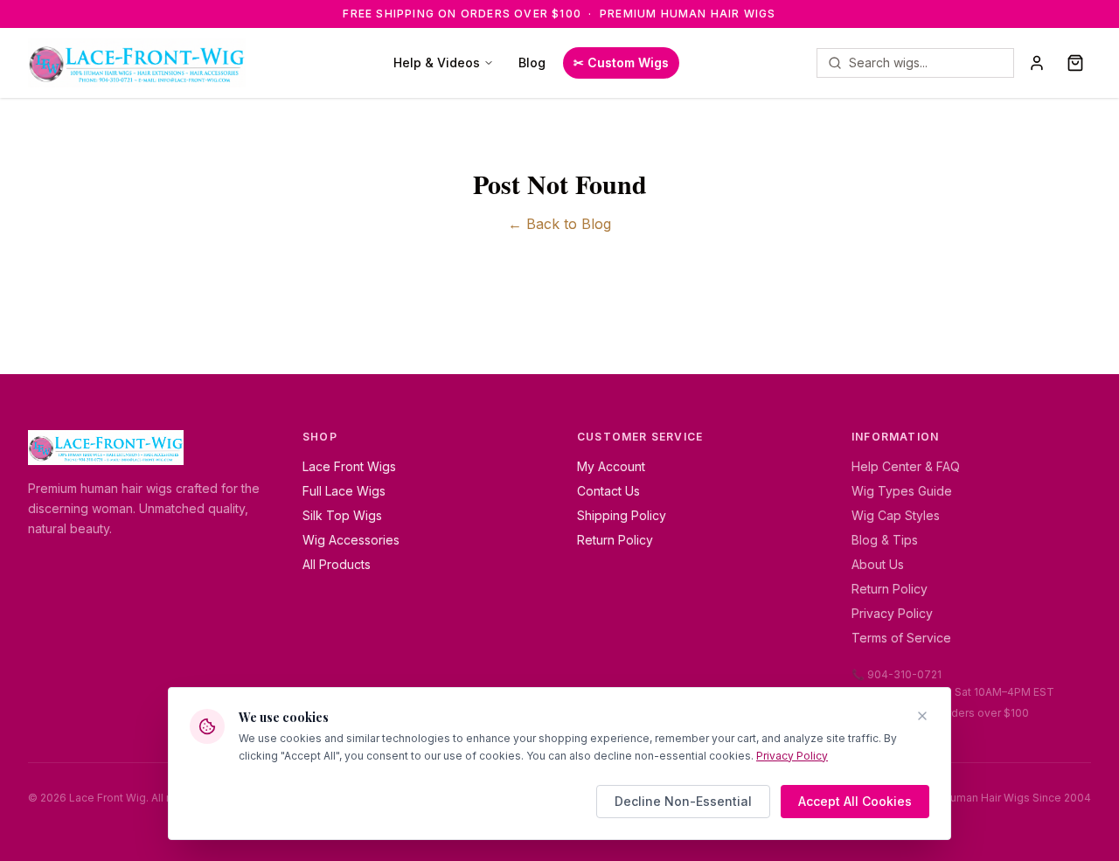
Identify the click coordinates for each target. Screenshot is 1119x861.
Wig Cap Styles (895, 515)
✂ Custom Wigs (621, 62)
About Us (877, 564)
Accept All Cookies (855, 801)
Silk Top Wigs (342, 515)
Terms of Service (901, 637)
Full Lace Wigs (344, 490)
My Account (611, 466)
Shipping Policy (621, 515)
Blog (532, 62)
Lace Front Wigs (349, 466)
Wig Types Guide (901, 490)
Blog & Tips (884, 539)
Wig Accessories (351, 539)
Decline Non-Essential (683, 801)
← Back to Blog (559, 224)
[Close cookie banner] (922, 716)
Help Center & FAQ (905, 466)
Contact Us (608, 490)
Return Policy (615, 539)
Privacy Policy (892, 613)
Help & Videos (436, 62)
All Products (336, 564)
